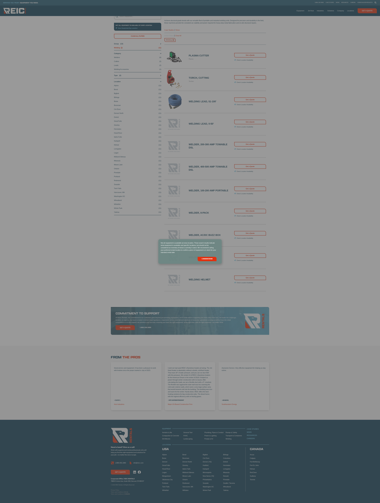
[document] (190, 251)
